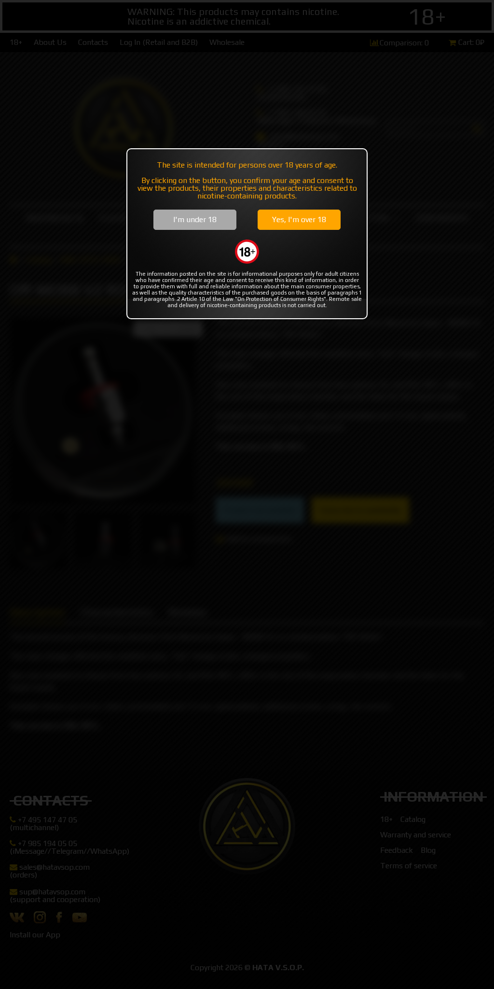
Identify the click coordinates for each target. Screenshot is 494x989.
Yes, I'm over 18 (299, 219)
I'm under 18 (195, 219)
